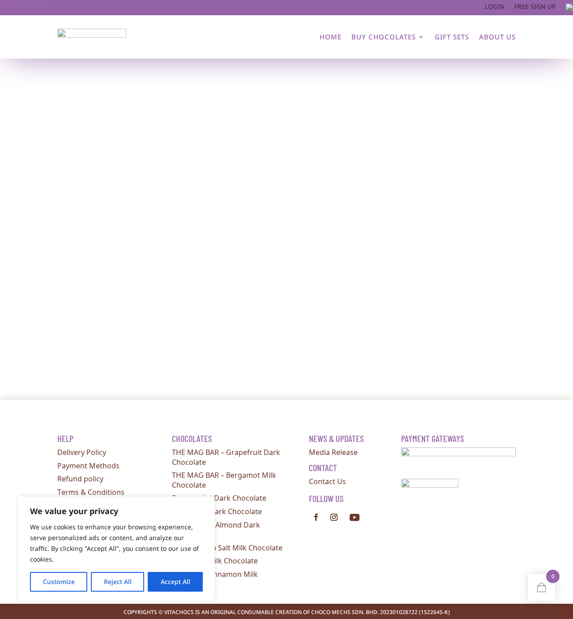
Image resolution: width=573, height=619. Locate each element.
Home (331, 36)
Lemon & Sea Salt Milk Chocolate (227, 547)
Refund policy (80, 478)
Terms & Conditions (90, 492)
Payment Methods (88, 465)
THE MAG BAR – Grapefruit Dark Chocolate (226, 457)
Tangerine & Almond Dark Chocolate (216, 529)
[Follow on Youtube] (354, 517)
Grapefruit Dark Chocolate (217, 511)
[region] (116, 548)
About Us (497, 36)
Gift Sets (452, 36)
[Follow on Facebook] (316, 517)
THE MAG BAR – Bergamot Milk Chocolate (224, 479)
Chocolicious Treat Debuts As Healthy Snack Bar (147, 139)
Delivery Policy (81, 452)
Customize (59, 581)
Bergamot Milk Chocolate (215, 560)
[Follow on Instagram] (334, 517)
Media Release (333, 452)
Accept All (175, 581)
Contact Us (327, 481)
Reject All (118, 581)
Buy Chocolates (383, 36)
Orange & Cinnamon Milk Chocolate (215, 579)
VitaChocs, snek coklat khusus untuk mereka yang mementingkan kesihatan (196, 313)
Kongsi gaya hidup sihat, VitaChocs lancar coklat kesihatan (166, 226)
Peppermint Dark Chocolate (219, 497)
